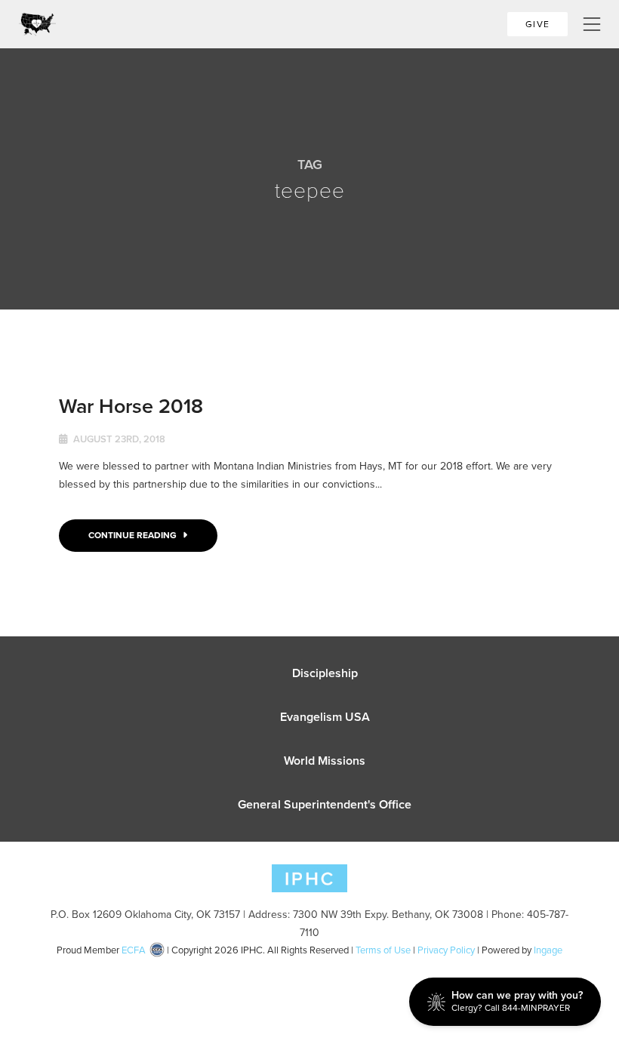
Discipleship (325, 673)
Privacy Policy (446, 950)
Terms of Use (383, 950)
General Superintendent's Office (324, 804)
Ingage (548, 950)
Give (537, 24)
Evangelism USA (325, 716)
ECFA (134, 950)
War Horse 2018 (131, 405)
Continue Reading (133, 535)
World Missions (324, 760)
